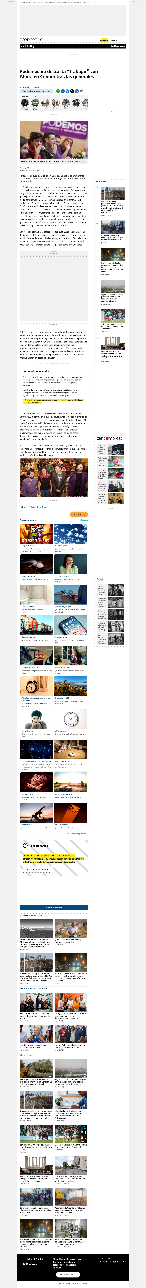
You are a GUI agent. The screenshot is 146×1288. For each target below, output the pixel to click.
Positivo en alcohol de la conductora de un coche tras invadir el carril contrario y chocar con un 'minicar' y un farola (71, 977)
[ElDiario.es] (118, 46)
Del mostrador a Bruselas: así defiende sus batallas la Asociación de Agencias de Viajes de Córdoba (102, 486)
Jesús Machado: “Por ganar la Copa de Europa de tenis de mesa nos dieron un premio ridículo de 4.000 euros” (102, 639)
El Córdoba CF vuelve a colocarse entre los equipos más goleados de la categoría (36, 1147)
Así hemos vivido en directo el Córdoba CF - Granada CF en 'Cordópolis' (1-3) (112, 326)
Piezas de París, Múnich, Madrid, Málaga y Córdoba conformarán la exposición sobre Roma (35, 1178)
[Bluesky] (67, 91)
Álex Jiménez (24, 1152)
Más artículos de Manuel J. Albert (33, 988)
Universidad (64, 2)
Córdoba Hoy (27, 46)
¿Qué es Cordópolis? (65, 1283)
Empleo (34, 2)
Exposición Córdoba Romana (75, 2)
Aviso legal (76, 1283)
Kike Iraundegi (59, 1087)
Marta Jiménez (59, 945)
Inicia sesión (114, 40)
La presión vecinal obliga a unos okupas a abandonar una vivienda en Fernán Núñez (36, 1210)
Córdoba (44, 507)
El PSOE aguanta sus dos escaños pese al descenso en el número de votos (35, 1016)
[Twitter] (72, 91)
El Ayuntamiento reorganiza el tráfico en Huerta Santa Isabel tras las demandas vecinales (70, 1178)
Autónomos (58, 2)
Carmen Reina (59, 983)
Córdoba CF (95, 2)
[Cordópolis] (34, 1259)
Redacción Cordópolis (62, 1184)
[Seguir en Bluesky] (100, 1261)
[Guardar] (81, 91)
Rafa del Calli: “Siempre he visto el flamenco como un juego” (102, 602)
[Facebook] (63, 91)
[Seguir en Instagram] (111, 1261)
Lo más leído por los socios (31, 915)
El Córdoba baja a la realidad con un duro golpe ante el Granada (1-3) (71, 1145)
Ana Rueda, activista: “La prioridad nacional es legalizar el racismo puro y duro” (102, 627)
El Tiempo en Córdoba (42, 2)
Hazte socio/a (104, 40)
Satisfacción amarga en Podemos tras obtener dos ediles (34, 1046)
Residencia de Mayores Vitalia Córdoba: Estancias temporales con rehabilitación (102, 462)
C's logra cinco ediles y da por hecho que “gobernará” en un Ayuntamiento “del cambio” (71, 1016)
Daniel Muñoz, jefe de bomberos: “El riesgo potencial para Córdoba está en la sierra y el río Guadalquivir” (102, 615)
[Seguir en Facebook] (106, 1261)
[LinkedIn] (77, 91)
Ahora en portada (27, 1055)
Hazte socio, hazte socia (37, 869)
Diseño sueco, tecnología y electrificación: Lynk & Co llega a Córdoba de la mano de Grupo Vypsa (102, 474)
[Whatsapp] (58, 91)
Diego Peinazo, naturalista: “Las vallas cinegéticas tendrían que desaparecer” (102, 590)
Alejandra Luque (25, 983)
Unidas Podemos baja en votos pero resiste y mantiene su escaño (70, 1046)
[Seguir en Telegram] (108, 1261)
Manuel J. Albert (25, 168)
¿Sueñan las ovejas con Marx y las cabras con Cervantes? (69, 940)
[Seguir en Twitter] (103, 1261)
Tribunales (51, 2)
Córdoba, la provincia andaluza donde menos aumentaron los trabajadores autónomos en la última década (68, 1114)
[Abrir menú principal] (125, 40)
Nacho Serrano (59, 1150)
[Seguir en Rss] (124, 1261)
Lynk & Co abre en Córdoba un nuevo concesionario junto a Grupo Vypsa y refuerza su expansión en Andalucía (102, 450)
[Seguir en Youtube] (114, 1261)
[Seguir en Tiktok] (118, 1261)
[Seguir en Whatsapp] (121, 1261)
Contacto (84, 1283)
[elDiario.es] (34, 1264)
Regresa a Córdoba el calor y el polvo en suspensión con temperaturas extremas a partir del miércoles (71, 1081)
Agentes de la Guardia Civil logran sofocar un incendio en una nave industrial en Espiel (70, 1210)
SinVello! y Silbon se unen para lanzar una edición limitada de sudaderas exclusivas (101, 498)
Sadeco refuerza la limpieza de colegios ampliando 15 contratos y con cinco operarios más (70, 1241)
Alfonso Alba (24, 949)
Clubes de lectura (87, 2)
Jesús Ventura (24, 1215)
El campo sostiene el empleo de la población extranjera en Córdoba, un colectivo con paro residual (36, 1081)
